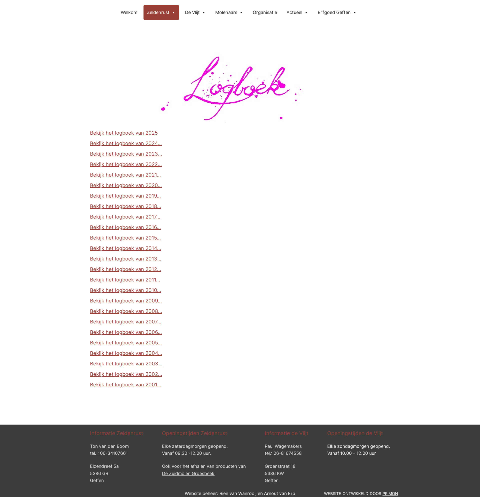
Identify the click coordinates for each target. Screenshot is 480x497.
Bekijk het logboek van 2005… (126, 343)
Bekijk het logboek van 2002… (126, 374)
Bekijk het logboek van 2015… (125, 238)
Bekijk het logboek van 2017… (125, 217)
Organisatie (265, 12)
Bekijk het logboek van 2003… (126, 364)
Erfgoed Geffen (334, 12)
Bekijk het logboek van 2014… (125, 248)
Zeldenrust (158, 12)
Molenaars (226, 12)
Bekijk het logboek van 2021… (125, 175)
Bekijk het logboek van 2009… (126, 301)
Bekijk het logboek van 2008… (126, 311)
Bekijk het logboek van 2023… (126, 154)
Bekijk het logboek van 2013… (125, 259)
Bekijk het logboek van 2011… (125, 280)
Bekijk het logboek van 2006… (126, 332)
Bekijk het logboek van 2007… (125, 322)
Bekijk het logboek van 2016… (125, 227)
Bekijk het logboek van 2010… (125, 290)
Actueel (294, 12)
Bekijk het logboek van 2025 (124, 133)
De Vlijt (192, 12)
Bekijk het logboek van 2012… (125, 269)
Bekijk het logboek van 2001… (125, 385)
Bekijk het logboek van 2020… (126, 185)
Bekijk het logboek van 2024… (126, 143)
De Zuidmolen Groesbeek (188, 473)
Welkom (129, 12)
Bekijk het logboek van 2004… (126, 353)
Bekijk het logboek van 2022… (126, 164)
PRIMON (390, 493)
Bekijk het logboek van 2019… (125, 196)
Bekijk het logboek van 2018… (125, 206)
